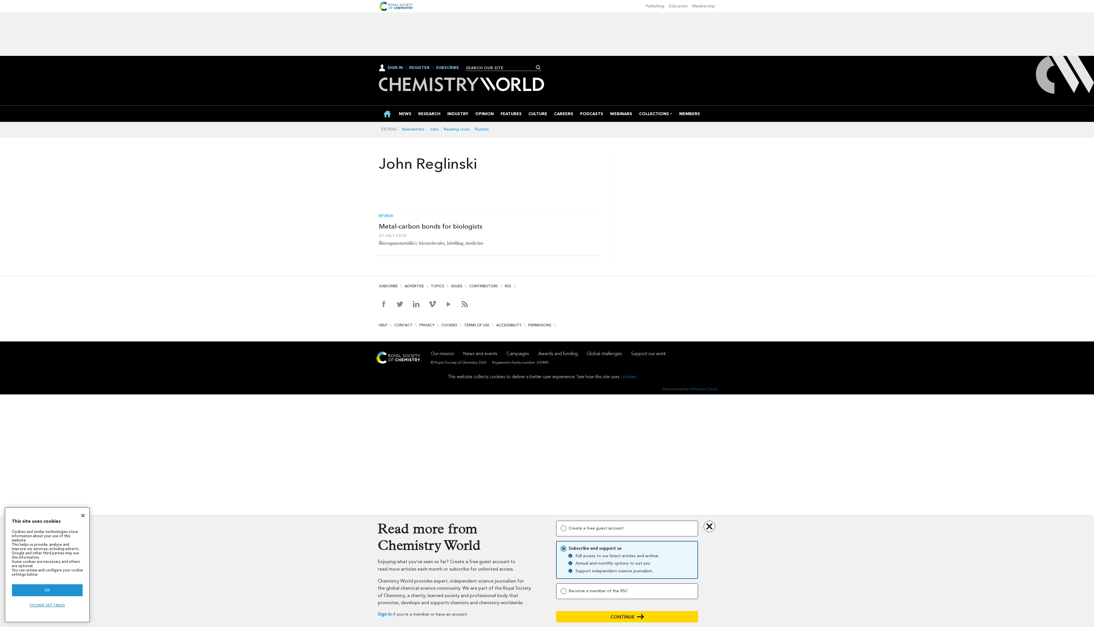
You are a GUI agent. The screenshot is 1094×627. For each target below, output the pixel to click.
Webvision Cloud (703, 389)
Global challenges (604, 353)
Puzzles (482, 129)
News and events (480, 353)
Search (538, 67)
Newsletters (413, 129)
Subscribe (447, 68)
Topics (437, 286)
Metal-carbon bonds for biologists (430, 226)
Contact (403, 325)
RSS (508, 286)
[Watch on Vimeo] (432, 304)
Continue (623, 617)
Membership (703, 6)
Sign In (395, 67)
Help (383, 325)
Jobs (434, 129)
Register (419, 68)
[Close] (83, 515)
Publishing (655, 6)
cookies (628, 376)
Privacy (426, 325)
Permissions (539, 325)
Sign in (385, 614)
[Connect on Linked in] (416, 304)
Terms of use (476, 325)
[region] (47, 564)
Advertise (414, 286)
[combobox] (501, 68)
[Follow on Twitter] (400, 304)
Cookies (449, 325)
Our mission (442, 353)
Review (386, 216)
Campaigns (518, 353)
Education (678, 6)
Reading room (457, 129)
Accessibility (508, 325)
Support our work (648, 353)
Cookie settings (47, 605)
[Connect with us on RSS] (465, 304)
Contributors (483, 286)
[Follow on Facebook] (383, 304)
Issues (456, 286)
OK (47, 590)
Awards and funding (558, 353)
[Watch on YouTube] (448, 304)
